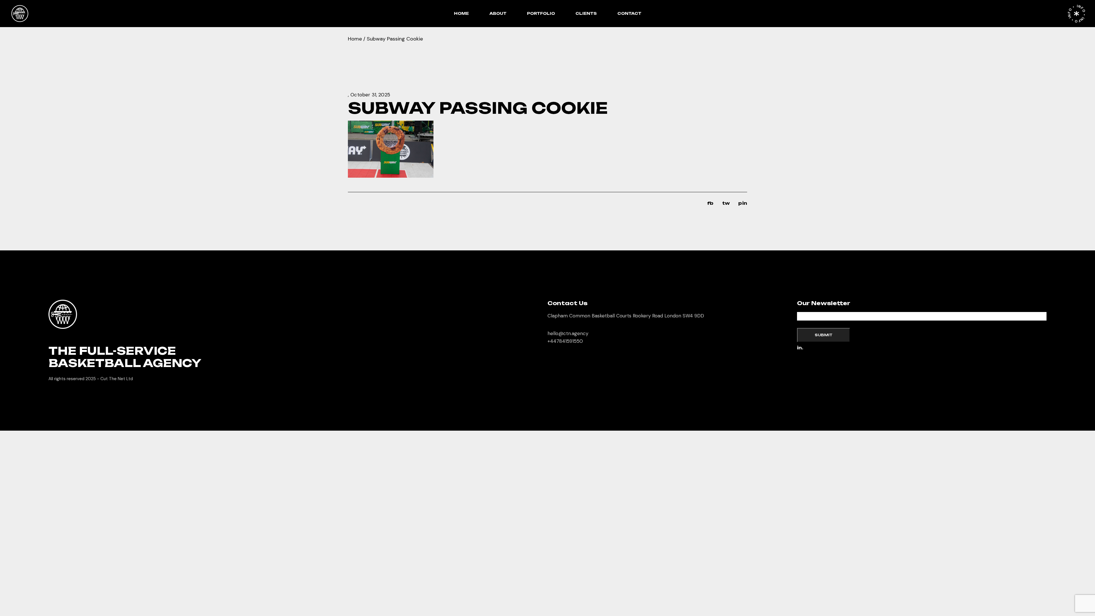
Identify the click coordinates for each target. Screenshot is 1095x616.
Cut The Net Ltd (116, 379)
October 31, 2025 (370, 95)
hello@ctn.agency (568, 333)
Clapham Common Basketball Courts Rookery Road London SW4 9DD (626, 316)
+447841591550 (565, 341)
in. (800, 348)
